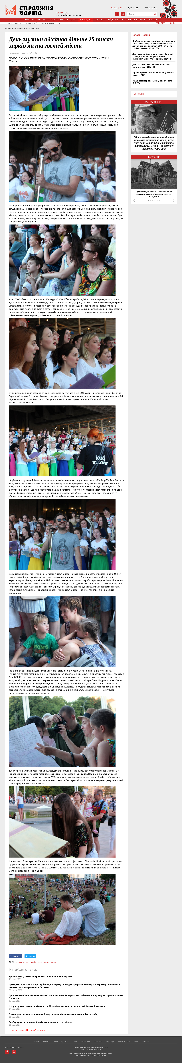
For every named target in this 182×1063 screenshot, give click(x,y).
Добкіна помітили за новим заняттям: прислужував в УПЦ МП (151, 65)
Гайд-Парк (113, 19)
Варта (8, 28)
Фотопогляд (154, 157)
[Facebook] (117, 14)
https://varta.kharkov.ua (29, 10)
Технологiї (99, 19)
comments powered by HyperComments (27, 1030)
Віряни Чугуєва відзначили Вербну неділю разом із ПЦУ (153, 73)
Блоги (142, 19)
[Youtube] (123, 14)
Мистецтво (32, 28)
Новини (27, 19)
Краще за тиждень (154, 102)
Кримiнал (63, 19)
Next (173, 200)
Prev (134, 200)
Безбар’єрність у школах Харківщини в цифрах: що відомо (40, 1022)
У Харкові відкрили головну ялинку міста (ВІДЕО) (152, 81)
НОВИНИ (18, 28)
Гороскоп (160, 23)
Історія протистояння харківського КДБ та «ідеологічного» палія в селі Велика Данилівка (57, 1006)
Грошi (52, 19)
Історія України (129, 19)
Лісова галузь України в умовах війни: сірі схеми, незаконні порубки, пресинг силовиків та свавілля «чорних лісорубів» (152, 56)
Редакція (153, 19)
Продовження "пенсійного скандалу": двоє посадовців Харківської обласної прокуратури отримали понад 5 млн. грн (66, 997)
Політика (41, 19)
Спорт (74, 19)
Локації (173, 23)
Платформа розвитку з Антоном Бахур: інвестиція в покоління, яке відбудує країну (54, 1014)
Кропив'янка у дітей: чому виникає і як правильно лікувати (40, 976)
